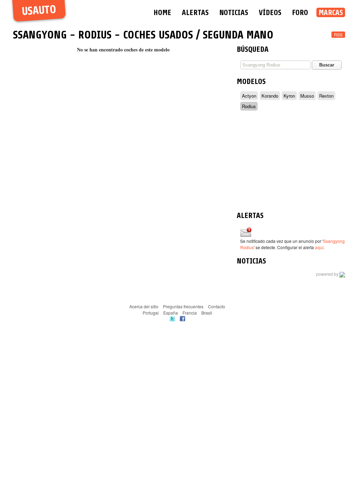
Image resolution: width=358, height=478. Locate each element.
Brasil (206, 313)
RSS (338, 34)
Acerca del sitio (143, 306)
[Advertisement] (291, 162)
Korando (270, 95)
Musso (307, 95)
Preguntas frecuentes (183, 306)
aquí (319, 247)
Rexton (326, 95)
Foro (300, 12)
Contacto (216, 306)
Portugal (151, 313)
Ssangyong (40, 35)
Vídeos (270, 12)
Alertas (195, 12)
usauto (39, 10)
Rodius (95, 35)
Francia (189, 313)
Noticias (233, 12)
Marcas (330, 12)
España (170, 313)
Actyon (249, 95)
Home (162, 12)
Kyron (289, 95)
